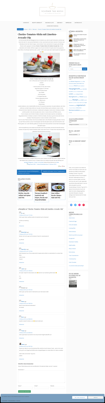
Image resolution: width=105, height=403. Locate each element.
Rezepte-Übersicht (37, 22)
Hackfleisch (82, 85)
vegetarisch (80, 105)
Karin (22, 317)
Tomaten (71, 105)
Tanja (22, 330)
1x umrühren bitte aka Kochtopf (76, 265)
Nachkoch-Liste (49, 22)
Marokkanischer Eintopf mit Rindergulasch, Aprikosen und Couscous (28, 172)
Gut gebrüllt (71, 238)
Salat (82, 100)
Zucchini (70, 112)
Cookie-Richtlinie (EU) (52, 26)
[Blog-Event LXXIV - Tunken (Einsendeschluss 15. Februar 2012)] (41, 164)
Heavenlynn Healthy (73, 241)
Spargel (78, 102)
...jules (22, 268)
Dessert (81, 81)
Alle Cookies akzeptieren (80, 397)
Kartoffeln (71, 91)
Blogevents (77, 81)
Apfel (70, 81)
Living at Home (79, 94)
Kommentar (21, 369)
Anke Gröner (72, 218)
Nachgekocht (73, 97)
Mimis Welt (23, 232)
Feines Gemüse (72, 231)
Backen (73, 81)
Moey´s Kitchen (72, 248)
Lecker (71, 94)
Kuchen (78, 91)
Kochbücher (75, 91)
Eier (84, 81)
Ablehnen (96, 397)
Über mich (59, 22)
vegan (75, 105)
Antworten (21, 226)
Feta (83, 83)
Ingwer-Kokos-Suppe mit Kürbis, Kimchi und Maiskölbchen (79, 50)
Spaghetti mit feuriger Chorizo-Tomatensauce (53, 171)
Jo (21, 213)
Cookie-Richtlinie (5, 400)
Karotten (85, 89)
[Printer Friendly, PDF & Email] (61, 166)
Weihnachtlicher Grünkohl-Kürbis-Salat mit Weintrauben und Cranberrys (79, 40)
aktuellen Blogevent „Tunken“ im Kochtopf (34, 162)
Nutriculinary (72, 252)
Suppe (85, 102)
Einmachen (71, 83)
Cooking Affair (72, 228)
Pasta (81, 97)
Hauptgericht (74, 88)
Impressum (18, 400)
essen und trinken (77, 83)
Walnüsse (74, 107)
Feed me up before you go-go (75, 235)
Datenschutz (78, 22)
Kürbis (81, 91)
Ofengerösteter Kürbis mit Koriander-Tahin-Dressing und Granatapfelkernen (79, 45)
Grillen (79, 85)
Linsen (74, 94)
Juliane (22, 344)
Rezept (75, 100)
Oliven (78, 96)
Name (20, 386)
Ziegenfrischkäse (82, 110)
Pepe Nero (23, 249)
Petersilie (85, 96)
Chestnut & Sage (73, 221)
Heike (57, 162)
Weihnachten (78, 107)
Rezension (70, 100)
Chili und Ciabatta (73, 224)
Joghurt (81, 89)
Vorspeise (70, 107)
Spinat (83, 102)
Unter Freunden (72, 262)
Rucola (79, 100)
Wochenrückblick (74, 110)
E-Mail (36, 386)
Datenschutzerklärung (12, 400)
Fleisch (76, 86)
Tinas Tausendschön (73, 255)
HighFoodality (72, 245)
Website (52, 386)
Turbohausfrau (72, 259)
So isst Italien (74, 102)
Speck (81, 102)
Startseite (26, 22)
